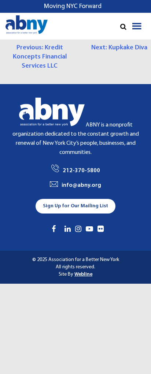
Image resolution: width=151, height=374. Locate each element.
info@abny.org (81, 185)
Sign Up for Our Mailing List (75, 206)
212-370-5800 (81, 171)
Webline (83, 274)
